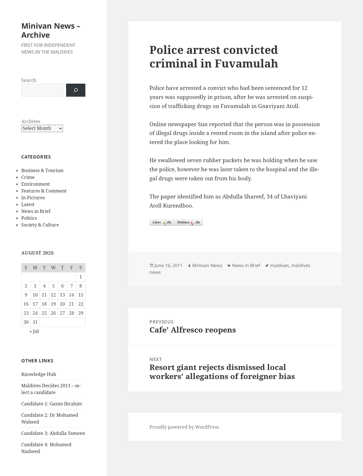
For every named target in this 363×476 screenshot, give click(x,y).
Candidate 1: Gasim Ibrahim (51, 404)
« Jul (34, 331)
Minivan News (207, 265)
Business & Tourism (42, 170)
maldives (279, 265)
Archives (30, 121)
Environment (35, 184)
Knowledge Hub (38, 374)
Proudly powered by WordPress (184, 427)
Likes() (162, 222)
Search (28, 80)
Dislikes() (188, 222)
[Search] (75, 90)
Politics (29, 218)
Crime (28, 177)
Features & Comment (44, 191)
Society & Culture (40, 225)
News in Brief (35, 211)
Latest (28, 204)
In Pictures (33, 197)
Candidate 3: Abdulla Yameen (53, 433)
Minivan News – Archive (51, 30)
